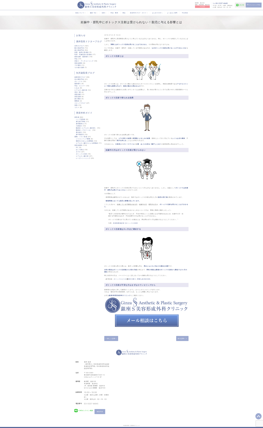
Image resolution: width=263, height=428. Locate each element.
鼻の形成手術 (79, 50)
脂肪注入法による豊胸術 (84, 141)
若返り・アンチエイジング (83, 61)
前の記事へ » (182, 338)
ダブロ (78, 152)
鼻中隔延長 (80, 134)
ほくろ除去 (80, 149)
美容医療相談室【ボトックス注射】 (125, 223)
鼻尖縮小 (79, 132)
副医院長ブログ (80, 77)
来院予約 (100, 411)
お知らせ (81, 35)
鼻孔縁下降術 (80, 121)
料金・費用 (114, 13)
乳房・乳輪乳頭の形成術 (83, 54)
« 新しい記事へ (111, 338)
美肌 (76, 105)
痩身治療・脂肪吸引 (81, 56)
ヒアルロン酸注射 (80, 90)
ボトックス (78, 81)
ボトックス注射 (81, 154)
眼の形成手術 (79, 48)
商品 (124, 13)
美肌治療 (77, 94)
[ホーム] (96, 5)
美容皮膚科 (78, 63)
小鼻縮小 (79, 126)
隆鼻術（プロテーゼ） (84, 130)
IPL (77, 147)
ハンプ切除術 (80, 119)
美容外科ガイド (84, 113)
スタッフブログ (80, 103)
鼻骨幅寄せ (80, 123)
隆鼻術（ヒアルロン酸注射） (86, 128)
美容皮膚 (77, 96)
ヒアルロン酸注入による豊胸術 (87, 143)
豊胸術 (76, 101)
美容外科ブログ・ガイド (138, 13)
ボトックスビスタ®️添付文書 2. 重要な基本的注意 (132, 279)
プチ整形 (77, 65)
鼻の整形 (77, 99)
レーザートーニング (83, 158)
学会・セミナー (80, 86)
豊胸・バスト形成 (80, 136)
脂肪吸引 (77, 83)
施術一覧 (93, 13)
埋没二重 (77, 92)
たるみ (76, 88)
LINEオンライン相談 (85, 410)
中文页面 (202, 6)
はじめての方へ (157, 13)
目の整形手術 (79, 79)
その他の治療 (79, 67)
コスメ (76, 107)
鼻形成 (76, 117)
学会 (76, 59)
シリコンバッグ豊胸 (83, 139)
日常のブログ (79, 46)
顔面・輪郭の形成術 (81, 52)
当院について (79, 13)
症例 (103, 13)
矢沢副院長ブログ (85, 73)
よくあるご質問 (172, 13)
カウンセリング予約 (254, 5)
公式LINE (241, 5)
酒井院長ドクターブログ (89, 41)
